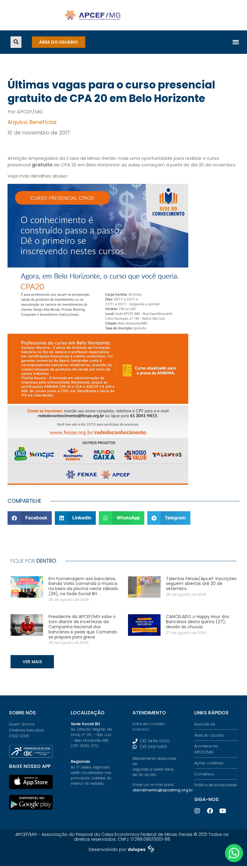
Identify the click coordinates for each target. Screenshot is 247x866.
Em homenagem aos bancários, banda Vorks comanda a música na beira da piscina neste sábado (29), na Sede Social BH (83, 586)
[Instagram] (197, 811)
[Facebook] (210, 811)
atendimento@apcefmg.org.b (162, 790)
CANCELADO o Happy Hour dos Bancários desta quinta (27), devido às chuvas (197, 622)
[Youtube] (223, 811)
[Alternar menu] (235, 41)
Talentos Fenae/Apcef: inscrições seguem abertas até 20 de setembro (201, 584)
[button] (15, 41)
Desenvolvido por (117, 849)
